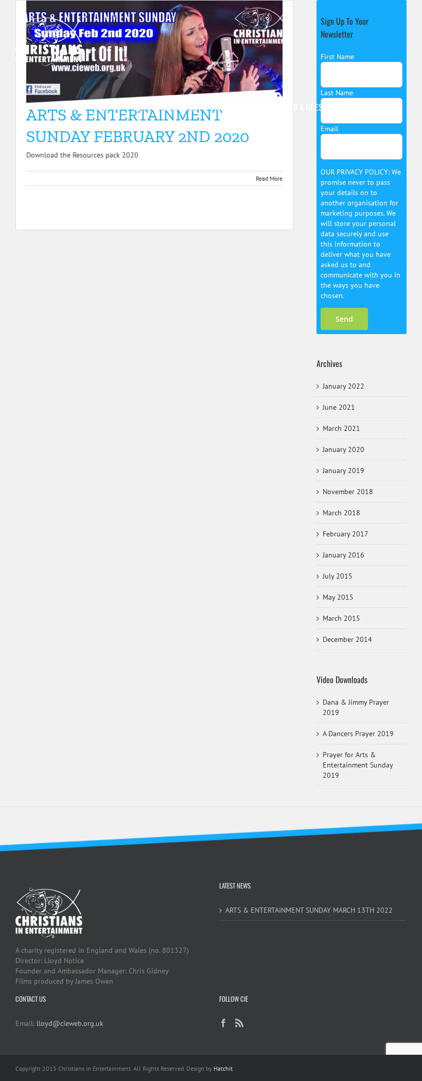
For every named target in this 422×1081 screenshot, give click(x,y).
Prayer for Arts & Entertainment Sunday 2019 (358, 765)
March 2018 (341, 512)
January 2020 (343, 449)
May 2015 (338, 597)
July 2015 (338, 576)
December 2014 (347, 639)
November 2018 (348, 491)
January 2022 (343, 386)
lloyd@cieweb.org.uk (70, 1023)
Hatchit (223, 1068)
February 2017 (345, 533)
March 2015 (341, 618)
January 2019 (343, 470)
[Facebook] (223, 1023)
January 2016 (343, 555)
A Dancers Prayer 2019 (358, 733)
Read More (269, 178)
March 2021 (341, 428)
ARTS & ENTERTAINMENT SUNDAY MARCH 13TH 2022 (309, 910)
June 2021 (339, 407)
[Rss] (239, 1023)
